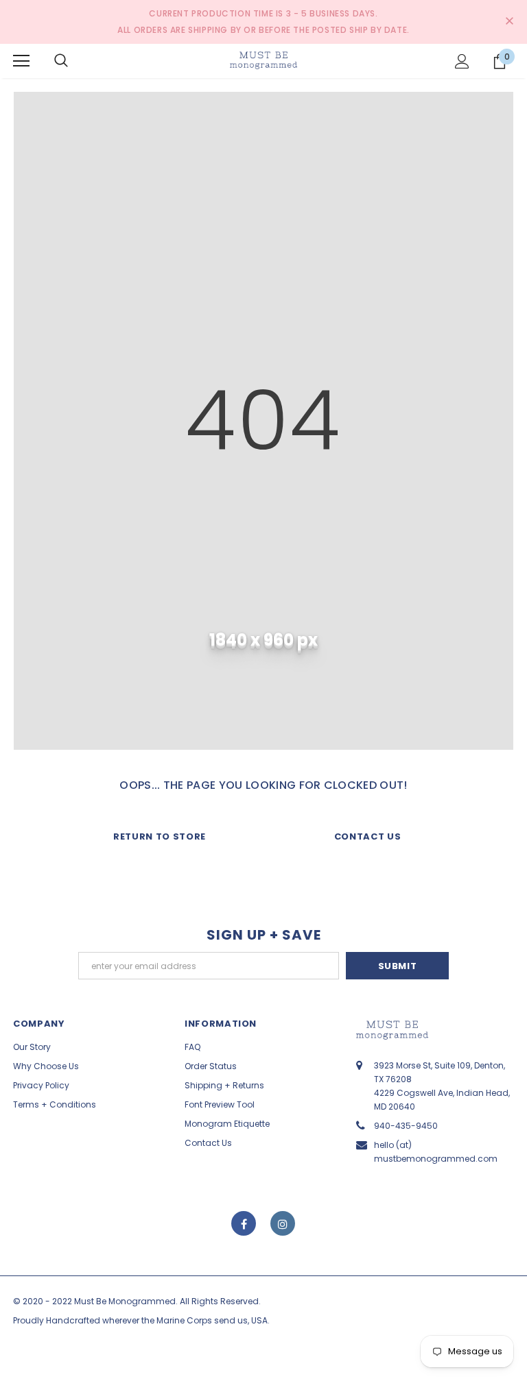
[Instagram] (282, 1223)
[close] (509, 22)
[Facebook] (243, 1223)
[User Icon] (462, 61)
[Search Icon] (61, 61)
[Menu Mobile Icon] (21, 61)
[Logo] (263, 60)
